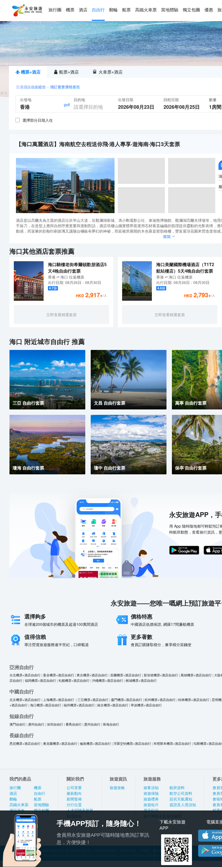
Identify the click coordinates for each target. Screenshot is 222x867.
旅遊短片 (151, 805)
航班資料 (177, 788)
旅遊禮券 (151, 799)
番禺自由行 (74, 724)
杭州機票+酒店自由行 (160, 699)
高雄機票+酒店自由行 (196, 675)
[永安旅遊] (26, 11)
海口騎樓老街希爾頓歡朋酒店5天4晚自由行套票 (77, 267)
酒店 (83, 10)
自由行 (98, 10)
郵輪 (113, 10)
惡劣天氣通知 (180, 799)
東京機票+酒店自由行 (92, 675)
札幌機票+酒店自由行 (74, 680)
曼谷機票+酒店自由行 (58, 675)
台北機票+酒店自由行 (25, 675)
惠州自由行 (92, 724)
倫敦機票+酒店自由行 (95, 743)
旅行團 (54, 10)
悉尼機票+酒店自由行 (25, 743)
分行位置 (74, 805)
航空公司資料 (180, 793)
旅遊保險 (151, 793)
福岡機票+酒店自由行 (40, 680)
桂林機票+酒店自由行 (193, 699)
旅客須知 (151, 788)
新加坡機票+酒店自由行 (161, 675)
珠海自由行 (111, 724)
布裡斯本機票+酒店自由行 (172, 743)
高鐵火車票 (146, 10)
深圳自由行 (55, 724)
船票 (126, 10)
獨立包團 (191, 10)
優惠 (208, 10)
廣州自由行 (36, 724)
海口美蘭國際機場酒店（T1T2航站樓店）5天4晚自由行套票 (185, 267)
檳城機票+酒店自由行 (141, 680)
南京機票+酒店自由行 (112, 705)
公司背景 (74, 788)
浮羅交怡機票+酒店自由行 (132, 743)
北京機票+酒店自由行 (25, 699)
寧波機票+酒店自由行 (146, 705)
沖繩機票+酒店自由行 (107, 680)
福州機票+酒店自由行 (79, 705)
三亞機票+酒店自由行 (93, 699)
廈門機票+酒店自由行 (126, 699)
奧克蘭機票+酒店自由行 (60, 743)
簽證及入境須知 (182, 805)
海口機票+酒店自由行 (45, 705)
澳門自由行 (17, 724)
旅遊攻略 (117, 788)
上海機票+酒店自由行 (59, 699)
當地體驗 (169, 10)
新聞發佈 (74, 799)
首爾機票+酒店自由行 (125, 675)
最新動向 (74, 793)
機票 (70, 10)
